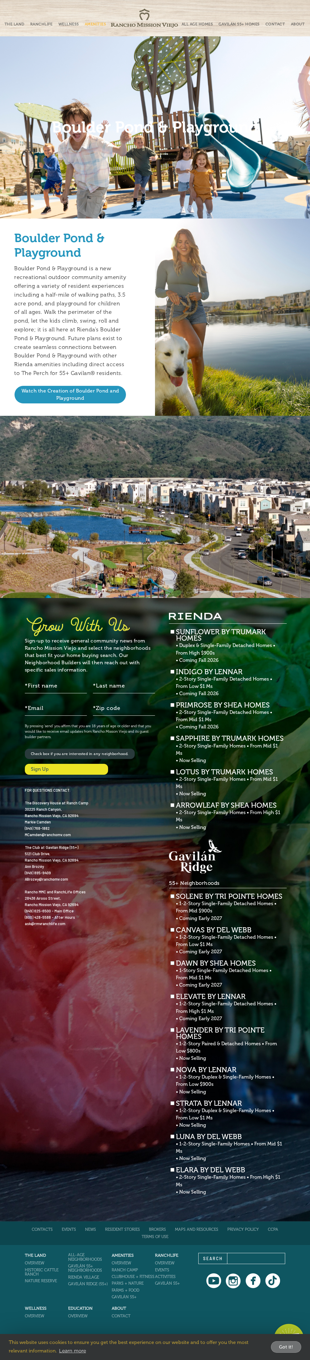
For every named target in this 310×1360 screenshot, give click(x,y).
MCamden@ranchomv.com (48, 834)
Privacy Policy (243, 1229)
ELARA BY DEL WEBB (228, 1180)
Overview (34, 1263)
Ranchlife (41, 24)
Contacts (42, 1229)
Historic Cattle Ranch (41, 1272)
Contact (275, 24)
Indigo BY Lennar (224, 682)
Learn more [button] (72, 1351)
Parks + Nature (127, 1283)
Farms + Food (125, 1290)
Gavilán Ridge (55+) (88, 1284)
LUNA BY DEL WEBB (229, 1147)
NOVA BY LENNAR (225, 1080)
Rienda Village (83, 1277)
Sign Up (40, 769)
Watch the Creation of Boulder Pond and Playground (70, 394)
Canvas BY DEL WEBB (226, 940)
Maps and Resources (196, 1229)
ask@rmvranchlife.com (45, 923)
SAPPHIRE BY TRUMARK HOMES (230, 749)
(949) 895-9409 (38, 872)
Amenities (95, 24)
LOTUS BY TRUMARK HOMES (227, 783)
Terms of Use (155, 1236)
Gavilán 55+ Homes (239, 24)
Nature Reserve (41, 1281)
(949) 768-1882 (37, 828)
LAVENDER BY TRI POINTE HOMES (226, 1044)
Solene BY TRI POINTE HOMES (229, 907)
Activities (165, 1276)
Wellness (68, 24)
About (298, 24)
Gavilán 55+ (124, 1297)
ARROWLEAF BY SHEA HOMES (228, 816)
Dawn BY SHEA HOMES (224, 974)
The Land (15, 24)
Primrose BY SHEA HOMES (224, 716)
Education (80, 1308)
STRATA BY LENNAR (225, 1114)
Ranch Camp (125, 1270)
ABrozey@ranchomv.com (46, 879)
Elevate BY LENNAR (226, 1007)
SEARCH (213, 1258)
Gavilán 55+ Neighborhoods (85, 1268)
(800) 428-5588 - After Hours (50, 917)
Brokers (157, 1229)
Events (69, 1229)
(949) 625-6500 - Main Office (49, 910)
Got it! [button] (286, 1347)
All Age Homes (197, 24)
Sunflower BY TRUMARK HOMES (225, 646)
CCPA (273, 1229)
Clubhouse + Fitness (133, 1276)
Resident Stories (122, 1229)
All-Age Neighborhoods (85, 1257)
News (90, 1229)
